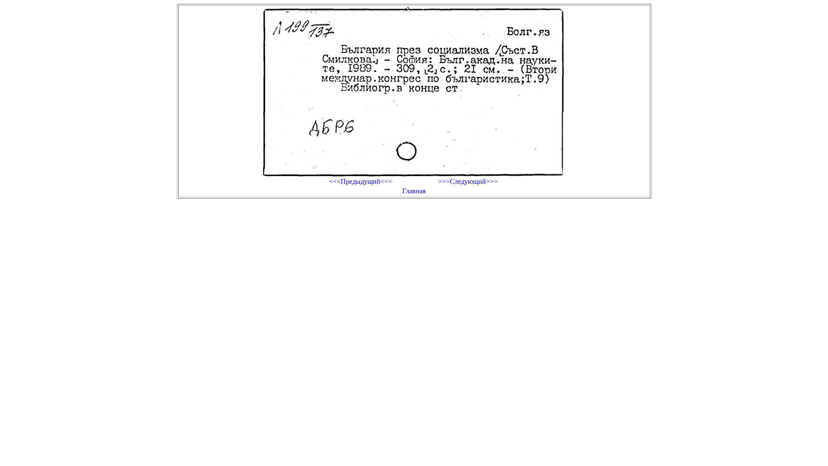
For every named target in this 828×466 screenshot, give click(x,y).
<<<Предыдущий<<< (360, 181)
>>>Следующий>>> (468, 181)
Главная (414, 191)
